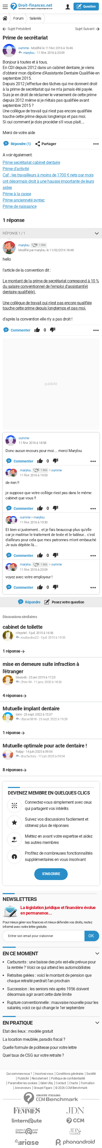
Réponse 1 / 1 (14, 233)
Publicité (23, 1078)
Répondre (33, 602)
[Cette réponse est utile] (37, 330)
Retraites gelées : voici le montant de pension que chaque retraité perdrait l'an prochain (49, 978)
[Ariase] (27, 1142)
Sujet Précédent (19, 29)
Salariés (35, 18)
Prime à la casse (17, 193)
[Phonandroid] (75, 1142)
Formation (88, 1083)
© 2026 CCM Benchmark (71, 1088)
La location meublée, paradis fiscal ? (34, 1039)
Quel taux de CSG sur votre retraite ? (33, 1055)
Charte (73, 1083)
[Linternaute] (27, 1120)
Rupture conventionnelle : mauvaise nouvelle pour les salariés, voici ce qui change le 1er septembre (52, 1005)
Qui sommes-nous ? (19, 1074)
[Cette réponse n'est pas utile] (52, 330)
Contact (61, 1083)
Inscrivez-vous (44, 1074)
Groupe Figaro (43, 1088)
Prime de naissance (19, 206)
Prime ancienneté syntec (24, 200)
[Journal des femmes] (27, 1110)
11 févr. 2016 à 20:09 (51, 53)
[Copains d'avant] (27, 1131)
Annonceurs (23, 1088)
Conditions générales (69, 1074)
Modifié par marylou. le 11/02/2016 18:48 (45, 250)
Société (91, 1074)
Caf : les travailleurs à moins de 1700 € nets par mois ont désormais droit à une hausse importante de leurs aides (48, 181)
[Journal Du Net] (75, 1110)
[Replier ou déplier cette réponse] (97, 233)
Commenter (20, 330)
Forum (18, 18)
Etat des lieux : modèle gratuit (28, 1031)
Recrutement (40, 1078)
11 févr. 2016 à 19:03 (34, 475)
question (89, 6)
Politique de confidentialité (68, 1078)
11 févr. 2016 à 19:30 (34, 522)
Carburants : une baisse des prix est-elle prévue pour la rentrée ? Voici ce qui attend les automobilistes (51, 964)
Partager (49, 144)
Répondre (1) (20, 144)
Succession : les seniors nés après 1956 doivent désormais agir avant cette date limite (48, 991)
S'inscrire (51, 874)
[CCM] (75, 1121)
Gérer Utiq (46, 1083)
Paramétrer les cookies (22, 1083)
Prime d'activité (16, 168)
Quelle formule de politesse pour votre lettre (40, 1047)
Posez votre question (67, 602)
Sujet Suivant (85, 29)
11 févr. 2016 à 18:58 (32, 443)
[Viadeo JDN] (75, 1131)
